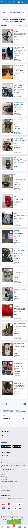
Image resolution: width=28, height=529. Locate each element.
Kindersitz (16, 287)
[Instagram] (6, 435)
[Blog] (10, 435)
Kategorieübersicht (6, 472)
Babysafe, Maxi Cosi (19, 102)
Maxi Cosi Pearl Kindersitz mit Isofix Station (19, 383)
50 (26, 25)
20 (23, 25)
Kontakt (3, 474)
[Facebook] (2, 435)
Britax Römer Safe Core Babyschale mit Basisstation (19, 250)
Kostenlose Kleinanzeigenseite (16, 519)
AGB (2, 460)
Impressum (4, 479)
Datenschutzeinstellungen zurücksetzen (12, 463)
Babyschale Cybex (18, 138)
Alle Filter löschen (6, 15)
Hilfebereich (4, 455)
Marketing (4, 477)
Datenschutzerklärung (7, 469)
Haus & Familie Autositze (16, 12)
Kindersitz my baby (19, 119)
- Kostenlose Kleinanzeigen (12, 498)
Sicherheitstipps (5, 458)
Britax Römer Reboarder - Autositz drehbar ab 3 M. (19, 176)
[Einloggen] (26, 1)
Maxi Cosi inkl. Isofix (19, 269)
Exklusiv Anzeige (5, 490)
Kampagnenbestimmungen (9, 481)
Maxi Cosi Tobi (18, 157)
